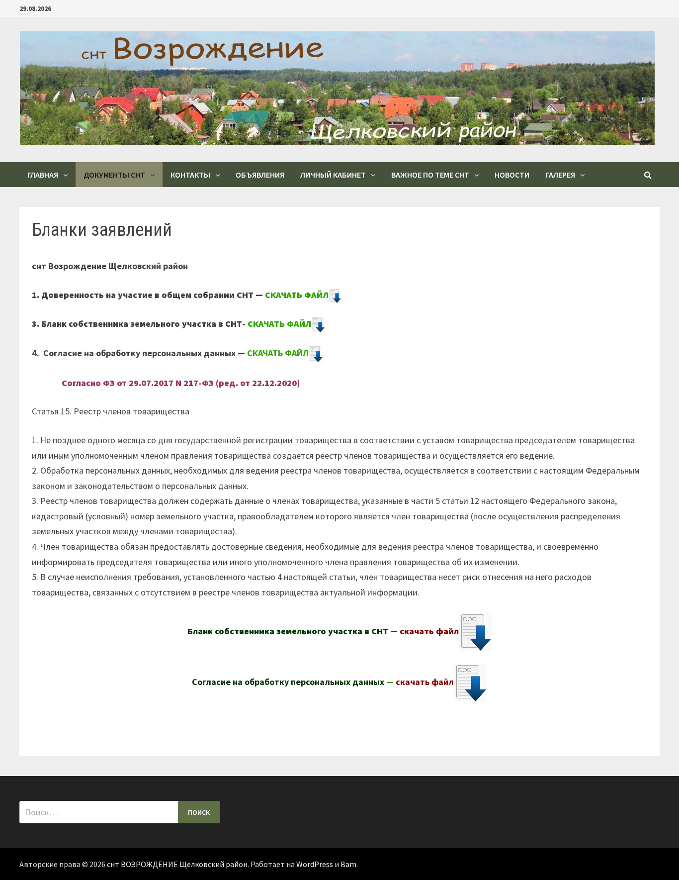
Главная (42, 175)
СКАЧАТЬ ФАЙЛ (297, 294)
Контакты (190, 175)
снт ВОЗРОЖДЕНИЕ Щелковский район (177, 864)
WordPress (314, 864)
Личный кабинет (333, 175)
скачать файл (429, 631)
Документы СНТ (114, 175)
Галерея (560, 175)
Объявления (260, 175)
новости (512, 175)
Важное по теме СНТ (430, 175)
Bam (348, 864)
